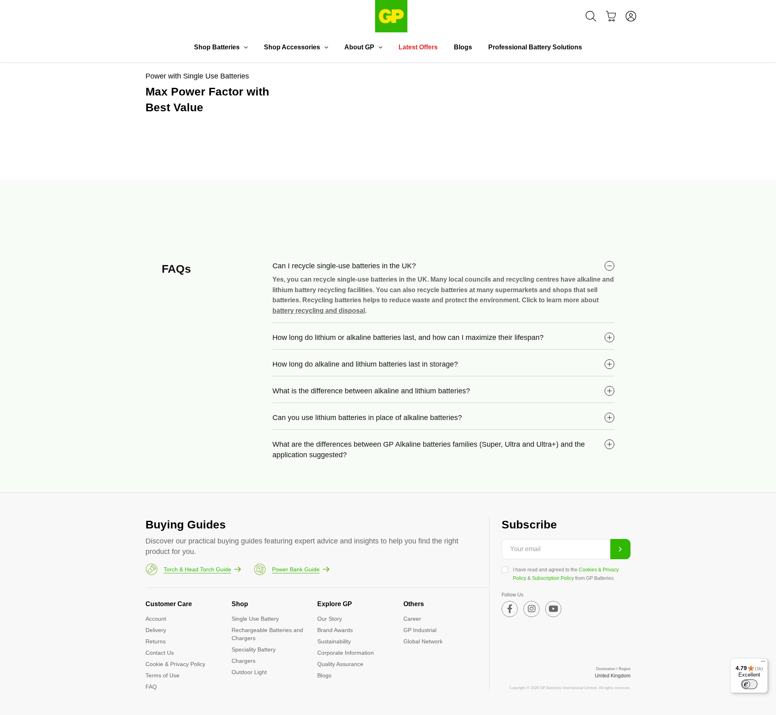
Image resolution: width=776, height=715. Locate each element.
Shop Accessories (292, 47)
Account (156, 618)
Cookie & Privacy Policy (175, 664)
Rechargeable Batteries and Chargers (267, 634)
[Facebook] (510, 609)
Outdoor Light (249, 672)
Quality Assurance (340, 664)
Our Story (329, 618)
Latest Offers (418, 47)
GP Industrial (419, 630)
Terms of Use (162, 675)
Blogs (463, 47)
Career (412, 618)
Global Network (423, 641)
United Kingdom (612, 676)
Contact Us (160, 652)
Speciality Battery (254, 649)
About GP (359, 47)
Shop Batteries (217, 47)
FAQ (151, 686)
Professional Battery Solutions (535, 47)
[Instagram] (531, 609)
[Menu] (763, 663)
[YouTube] (553, 609)
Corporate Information (345, 652)
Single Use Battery (255, 618)
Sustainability (334, 641)
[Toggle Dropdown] (246, 47)
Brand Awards (335, 630)
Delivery (156, 630)
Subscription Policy (553, 578)
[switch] (749, 684)
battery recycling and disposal (318, 310)
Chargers (243, 661)
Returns (156, 641)
